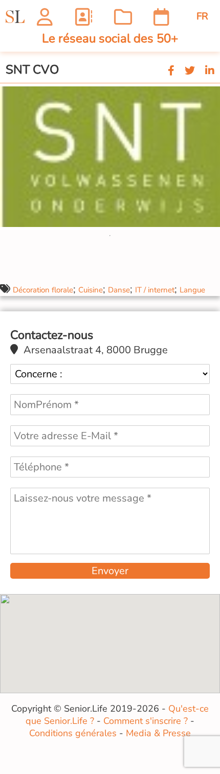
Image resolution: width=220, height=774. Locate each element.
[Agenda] (161, 17)
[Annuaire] (83, 17)
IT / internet (154, 290)
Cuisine (90, 290)
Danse (119, 290)
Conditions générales (73, 733)
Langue (192, 290)
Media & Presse (158, 733)
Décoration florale (43, 290)
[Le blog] (123, 17)
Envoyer (110, 571)
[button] (211, 92)
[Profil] (45, 17)
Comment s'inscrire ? (145, 721)
